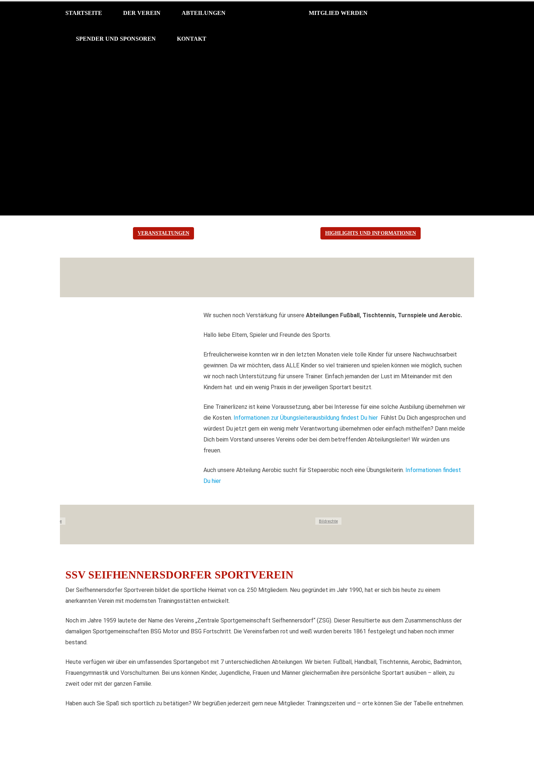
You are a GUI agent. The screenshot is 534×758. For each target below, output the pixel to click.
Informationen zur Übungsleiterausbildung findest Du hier (306, 417)
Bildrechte (328, 521)
